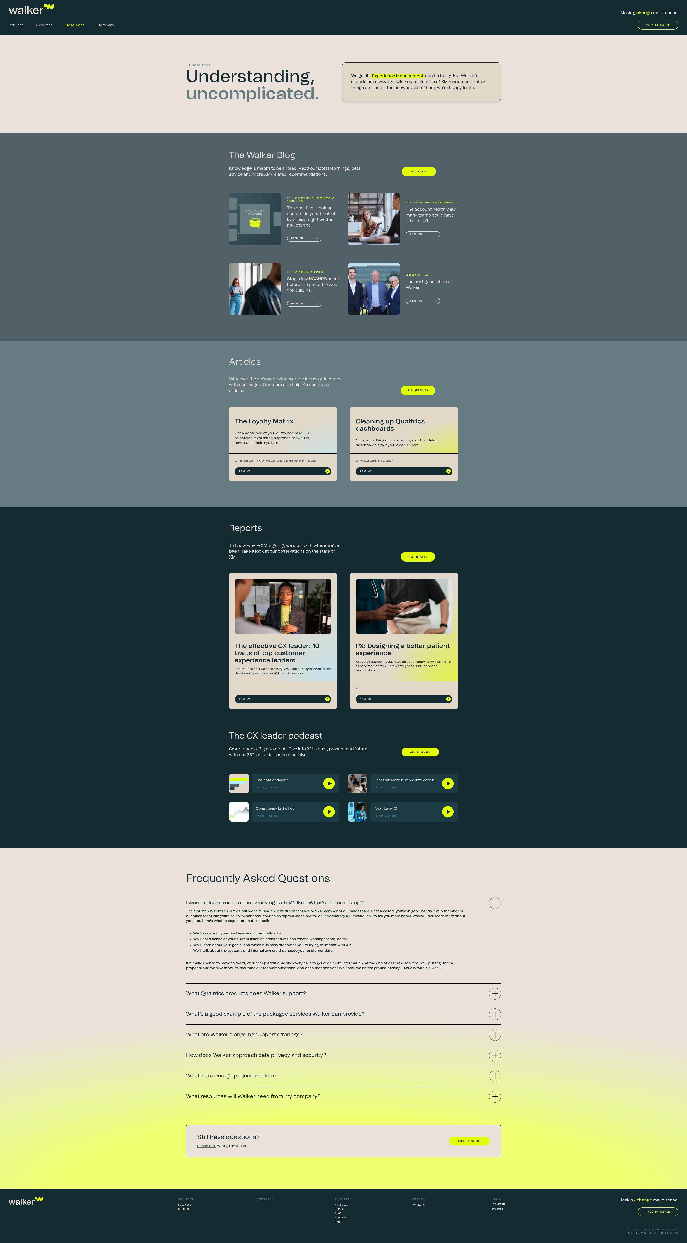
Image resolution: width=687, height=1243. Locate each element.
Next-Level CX (386, 808)
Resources (343, 1199)
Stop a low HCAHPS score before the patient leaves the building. (313, 285)
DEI (630, 1233)
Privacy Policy (646, 1233)
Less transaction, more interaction (404, 780)
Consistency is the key (275, 808)
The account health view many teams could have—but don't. (431, 215)
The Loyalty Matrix (264, 421)
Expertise (265, 1199)
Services (185, 1199)
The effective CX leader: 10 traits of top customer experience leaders (277, 653)
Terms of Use (669, 1233)
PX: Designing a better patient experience (403, 649)
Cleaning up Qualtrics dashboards (390, 425)
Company (419, 1199)
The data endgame (272, 780)
